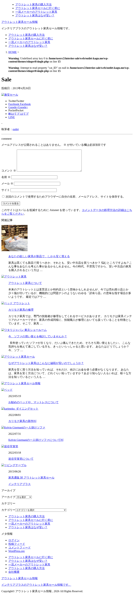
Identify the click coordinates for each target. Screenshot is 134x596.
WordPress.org (16, 551)
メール (7, 183)
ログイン (14, 540)
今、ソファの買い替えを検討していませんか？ (37, 336)
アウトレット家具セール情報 (19, 21)
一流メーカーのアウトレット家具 (36, 11)
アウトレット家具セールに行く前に (37, 8)
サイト (5, 189)
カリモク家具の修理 (21, 309)
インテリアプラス (19, 484)
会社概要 (14, 571)
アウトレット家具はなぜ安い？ (34, 15)
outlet (16, 129)
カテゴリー (8, 509)
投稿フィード (16, 543)
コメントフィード (19, 547)
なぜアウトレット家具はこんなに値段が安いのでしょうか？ (46, 363)
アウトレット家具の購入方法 (33, 4)
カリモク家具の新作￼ (22, 421)
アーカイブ (8, 496)
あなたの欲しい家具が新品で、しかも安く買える (39, 256)
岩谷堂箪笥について (21, 458)
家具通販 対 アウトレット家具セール (31, 477)
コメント (8, 170)
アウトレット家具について (25, 283)
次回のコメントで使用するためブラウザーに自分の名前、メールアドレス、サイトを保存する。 (66, 196)
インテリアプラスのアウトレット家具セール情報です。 (36, 584)
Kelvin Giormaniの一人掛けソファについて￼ (35, 439)
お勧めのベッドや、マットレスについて (33, 402)
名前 (5, 177)
